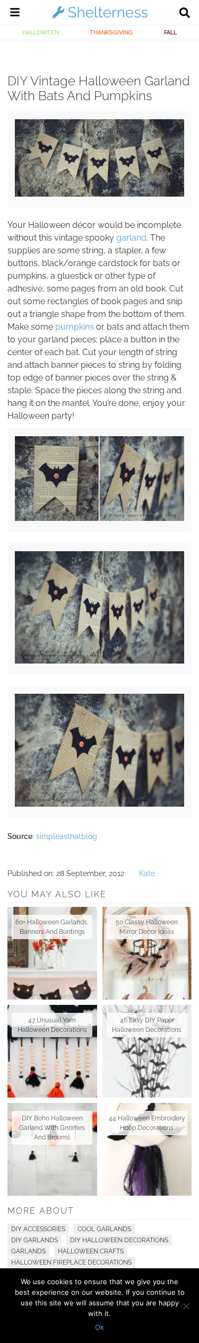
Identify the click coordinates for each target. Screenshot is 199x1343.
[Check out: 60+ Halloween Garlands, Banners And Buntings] (52, 953)
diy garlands (34, 1240)
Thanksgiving (111, 32)
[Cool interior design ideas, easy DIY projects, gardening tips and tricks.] (100, 18)
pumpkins (74, 327)
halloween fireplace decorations (71, 1262)
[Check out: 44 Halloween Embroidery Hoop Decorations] (147, 1149)
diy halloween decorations (119, 1240)
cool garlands (104, 1229)
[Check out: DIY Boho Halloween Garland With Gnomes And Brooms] (52, 1149)
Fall (170, 32)
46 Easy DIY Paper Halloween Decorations (146, 1025)
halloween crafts (91, 1251)
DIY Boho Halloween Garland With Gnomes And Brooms (52, 1128)
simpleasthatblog (66, 836)
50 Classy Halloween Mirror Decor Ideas (147, 926)
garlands (28, 1251)
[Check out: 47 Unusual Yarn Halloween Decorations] (52, 1051)
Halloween (40, 32)
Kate (147, 873)
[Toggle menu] (15, 14)
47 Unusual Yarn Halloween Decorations (52, 1025)
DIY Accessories (38, 1229)
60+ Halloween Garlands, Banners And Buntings (52, 926)
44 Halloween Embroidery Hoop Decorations (147, 1123)
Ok (99, 1327)
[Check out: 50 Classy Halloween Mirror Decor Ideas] (147, 953)
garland (131, 238)
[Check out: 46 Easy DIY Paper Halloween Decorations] (147, 1051)
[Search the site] (184, 13)
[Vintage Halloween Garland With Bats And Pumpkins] (99, 194)
